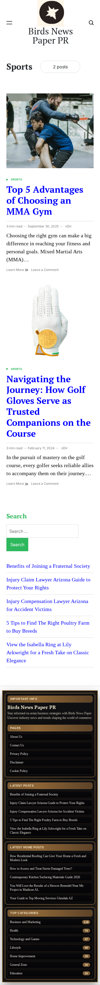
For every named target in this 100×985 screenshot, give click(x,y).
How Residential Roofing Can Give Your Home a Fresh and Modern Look (48, 858)
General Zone (18, 965)
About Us (16, 737)
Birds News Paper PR (50, 36)
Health (14, 930)
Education (16, 973)
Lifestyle (15, 947)
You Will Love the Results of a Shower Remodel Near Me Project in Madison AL (46, 888)
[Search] (91, 22)
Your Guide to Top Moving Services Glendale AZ (41, 898)
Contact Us (17, 745)
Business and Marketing (25, 922)
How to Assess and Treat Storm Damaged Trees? (41, 868)
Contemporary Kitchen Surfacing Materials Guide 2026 (45, 877)
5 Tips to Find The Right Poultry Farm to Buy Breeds (44, 820)
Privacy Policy (19, 754)
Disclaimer (16, 762)
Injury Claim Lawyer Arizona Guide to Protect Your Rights (47, 803)
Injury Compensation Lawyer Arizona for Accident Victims (47, 811)
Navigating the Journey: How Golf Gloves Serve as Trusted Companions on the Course (48, 406)
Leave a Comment (45, 269)
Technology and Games (24, 939)
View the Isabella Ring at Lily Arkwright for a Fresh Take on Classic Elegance (47, 652)
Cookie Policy (19, 771)
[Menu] (9, 22)
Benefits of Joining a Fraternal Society (48, 566)
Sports (16, 179)
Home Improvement (22, 956)
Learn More (15, 270)
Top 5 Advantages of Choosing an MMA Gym (44, 200)
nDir (68, 226)
